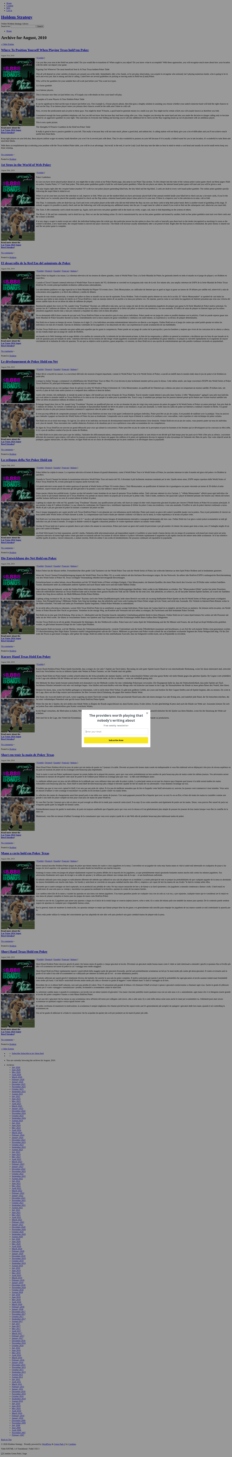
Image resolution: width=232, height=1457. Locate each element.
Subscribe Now (116, 740)
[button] (116, 718)
